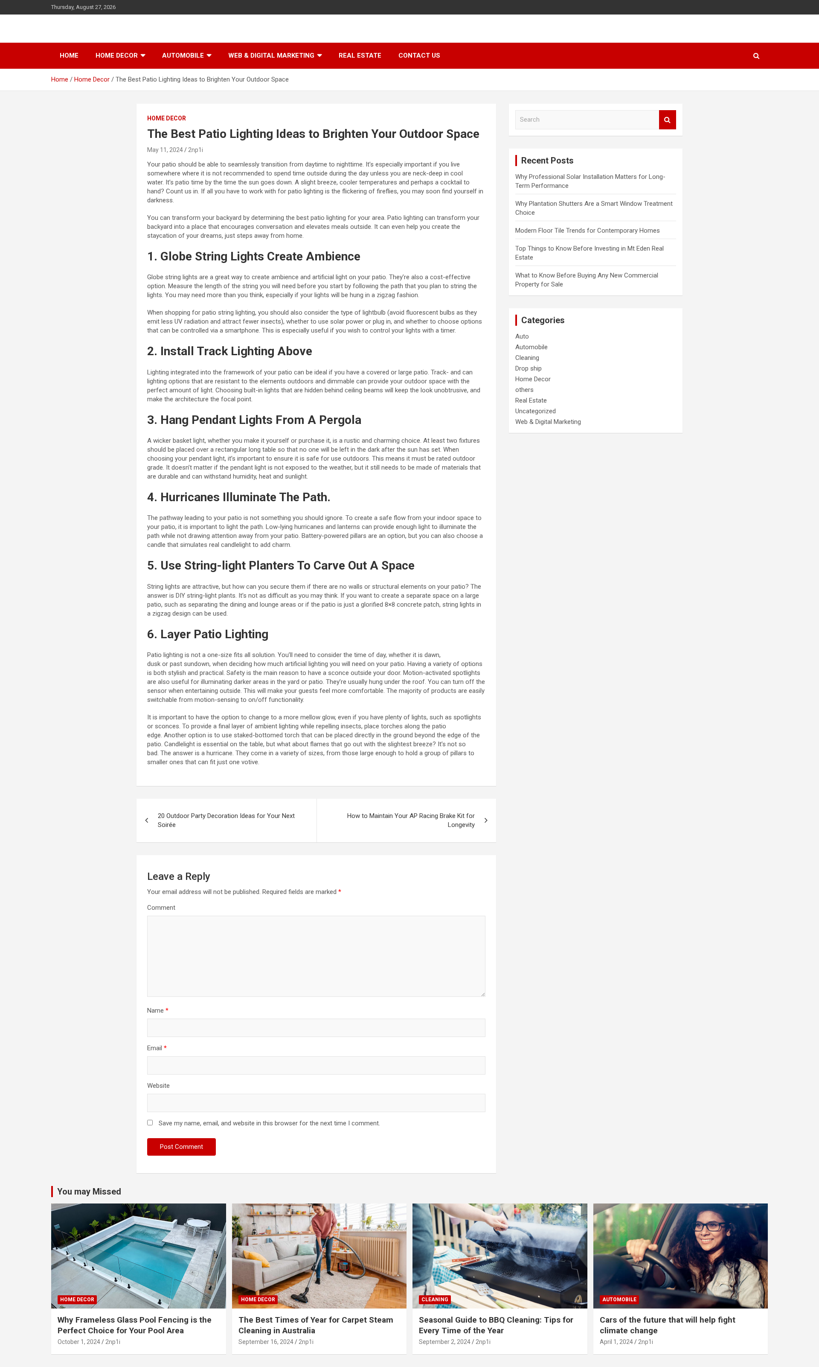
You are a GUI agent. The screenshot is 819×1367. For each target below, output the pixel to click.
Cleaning (527, 358)
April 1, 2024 (616, 1341)
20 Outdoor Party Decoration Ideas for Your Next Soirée (226, 820)
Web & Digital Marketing (271, 55)
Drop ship (528, 368)
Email (157, 1048)
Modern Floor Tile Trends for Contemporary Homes (587, 230)
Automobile (183, 55)
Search (667, 119)
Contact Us (419, 55)
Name (157, 1010)
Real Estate (360, 55)
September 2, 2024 (444, 1341)
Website (158, 1086)
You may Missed (89, 1191)
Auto (522, 336)
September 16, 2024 (265, 1341)
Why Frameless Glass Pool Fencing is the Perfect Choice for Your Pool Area (135, 1325)
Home (69, 55)
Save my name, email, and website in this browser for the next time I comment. (269, 1123)
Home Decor (117, 55)
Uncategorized (535, 411)
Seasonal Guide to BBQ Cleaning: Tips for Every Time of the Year (496, 1325)
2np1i (195, 149)
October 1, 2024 (79, 1341)
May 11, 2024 (165, 149)
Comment (161, 907)
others (524, 390)
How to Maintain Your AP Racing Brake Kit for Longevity (411, 820)
